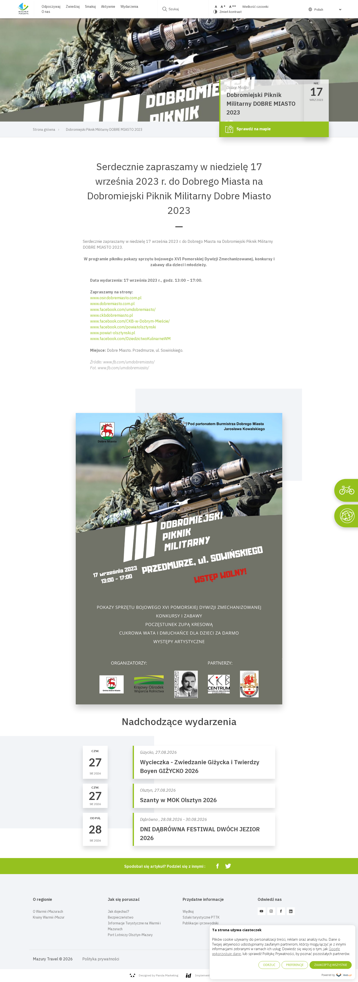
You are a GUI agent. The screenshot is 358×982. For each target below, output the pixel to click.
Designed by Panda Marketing (158, 975)
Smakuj (90, 6)
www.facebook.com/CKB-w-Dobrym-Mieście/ (130, 321)
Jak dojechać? (118, 911)
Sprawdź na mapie (253, 128)
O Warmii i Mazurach (48, 911)
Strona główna (44, 129)
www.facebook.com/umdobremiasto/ (123, 309)
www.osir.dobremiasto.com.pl (115, 297)
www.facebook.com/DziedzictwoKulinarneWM (130, 338)
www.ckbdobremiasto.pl (111, 315)
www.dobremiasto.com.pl (112, 303)
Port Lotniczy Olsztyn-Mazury (130, 935)
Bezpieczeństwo (120, 917)
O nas (46, 11)
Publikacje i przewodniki (200, 923)
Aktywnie (108, 6)
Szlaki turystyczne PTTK (201, 917)
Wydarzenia (129, 6)
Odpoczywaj (51, 6)
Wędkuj (188, 911)
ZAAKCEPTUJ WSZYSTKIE (330, 965)
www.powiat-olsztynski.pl (112, 332)
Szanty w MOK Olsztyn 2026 (178, 800)
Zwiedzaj (73, 6)
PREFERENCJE (294, 965)
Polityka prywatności (100, 958)
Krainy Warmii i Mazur (49, 917)
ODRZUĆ (269, 965)
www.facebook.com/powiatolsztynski (123, 326)
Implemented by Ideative (211, 975)
